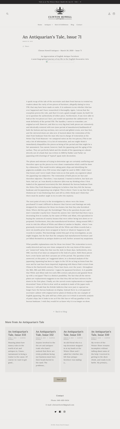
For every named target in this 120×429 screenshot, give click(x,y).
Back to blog (61, 311)
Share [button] (27, 46)
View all (60, 379)
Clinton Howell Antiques (62, 425)
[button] (7, 13)
